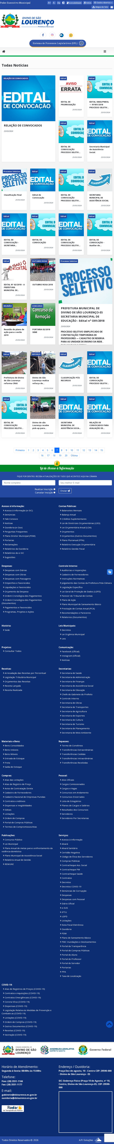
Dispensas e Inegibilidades (18, 805)
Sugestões (9, 557)
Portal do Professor (71, 959)
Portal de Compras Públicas (18, 822)
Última (74, 455)
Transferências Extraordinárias (77, 749)
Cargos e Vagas (69, 788)
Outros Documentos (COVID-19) (20, 1026)
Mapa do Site (101, 7)
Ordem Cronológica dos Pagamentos (23, 595)
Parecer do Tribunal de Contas (77, 595)
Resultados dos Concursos (74, 809)
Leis (63, 638)
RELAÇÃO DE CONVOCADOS (16, 78)
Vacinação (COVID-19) (15, 1034)
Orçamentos (67, 531)
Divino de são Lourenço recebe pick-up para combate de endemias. (40, 425)
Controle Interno (70, 698)
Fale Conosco (11, 518)
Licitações (9, 813)
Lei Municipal (11, 844)
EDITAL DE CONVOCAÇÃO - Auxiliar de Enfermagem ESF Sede (97, 242)
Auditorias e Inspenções (73, 570)
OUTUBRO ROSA (39, 261)
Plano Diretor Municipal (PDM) (19, 536)
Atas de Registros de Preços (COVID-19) (24, 989)
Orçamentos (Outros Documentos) (79, 536)
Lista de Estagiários (71, 801)
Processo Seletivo (12, 171)
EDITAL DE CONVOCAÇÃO (39, 241)
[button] (100, 7)
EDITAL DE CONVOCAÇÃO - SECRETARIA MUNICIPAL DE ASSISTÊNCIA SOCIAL (13, 242)
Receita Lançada (12, 685)
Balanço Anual (68, 514)
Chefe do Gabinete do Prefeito (76, 694)
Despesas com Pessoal (73, 899)
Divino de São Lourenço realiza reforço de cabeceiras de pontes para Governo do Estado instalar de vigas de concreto (42, 380)
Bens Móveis (11, 754)
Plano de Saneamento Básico (76, 937)
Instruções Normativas (73, 578)
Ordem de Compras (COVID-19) (20, 1022)
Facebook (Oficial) (70, 651)
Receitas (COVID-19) (14, 1030)
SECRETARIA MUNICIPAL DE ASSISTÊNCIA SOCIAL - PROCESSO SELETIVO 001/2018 (71, 425)
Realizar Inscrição (44, 489)
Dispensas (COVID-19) (15, 1006)
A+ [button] (49, 2)
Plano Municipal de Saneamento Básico (81, 604)
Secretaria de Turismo (72, 724)
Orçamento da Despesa (16, 591)
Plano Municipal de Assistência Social (23, 855)
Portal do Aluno (69, 954)
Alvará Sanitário (69, 848)
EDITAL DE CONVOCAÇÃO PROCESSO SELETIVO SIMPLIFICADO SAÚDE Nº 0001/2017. (71, 149)
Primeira (20, 450)
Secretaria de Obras (71, 702)
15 (101, 450)
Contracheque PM (70, 869)
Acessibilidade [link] (75, 3)
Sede (7, 630)
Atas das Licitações (13, 779)
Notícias (8, 523)
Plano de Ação (68, 600)
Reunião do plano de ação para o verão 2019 (14, 332)
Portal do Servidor (70, 963)
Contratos (66, 878)
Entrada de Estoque (14, 758)
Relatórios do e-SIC (14, 553)
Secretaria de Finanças (72, 681)
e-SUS (64, 907)
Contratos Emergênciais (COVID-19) (22, 997)
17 (48, 455)
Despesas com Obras (15, 574)
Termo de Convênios (72, 745)
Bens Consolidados (14, 745)
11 (77, 450)
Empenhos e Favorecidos (17, 583)
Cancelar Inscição (44, 492)
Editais (7, 809)
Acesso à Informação (71, 839)
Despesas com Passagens (17, 578)
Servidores (67, 813)
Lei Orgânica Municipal (73, 634)
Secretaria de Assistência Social (77, 685)
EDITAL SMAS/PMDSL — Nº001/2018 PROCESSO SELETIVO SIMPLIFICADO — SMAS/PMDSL (99, 104)
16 (42, 455)
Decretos (66, 630)
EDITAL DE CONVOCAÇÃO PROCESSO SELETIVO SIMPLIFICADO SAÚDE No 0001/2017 (71, 198)
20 (66, 455)
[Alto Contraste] (63, 2)
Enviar (64, 490)
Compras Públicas (70, 861)
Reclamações (11, 544)
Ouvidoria (66, 929)
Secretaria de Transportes (74, 707)
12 (83, 450)
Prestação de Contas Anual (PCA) (78, 608)
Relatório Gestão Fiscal (73, 548)
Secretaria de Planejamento (75, 728)
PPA (63, 971)
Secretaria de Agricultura (74, 711)
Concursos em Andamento (75, 792)
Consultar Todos (12, 651)
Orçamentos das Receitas (17, 681)
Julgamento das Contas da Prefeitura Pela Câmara (86, 583)
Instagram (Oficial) (70, 655)
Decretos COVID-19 (71, 886)
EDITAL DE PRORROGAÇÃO (68, 103)
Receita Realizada (13, 690)
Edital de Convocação (38, 196)
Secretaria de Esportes (73, 715)
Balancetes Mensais (71, 510)
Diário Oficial (67, 903)
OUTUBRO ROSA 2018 (42, 284)
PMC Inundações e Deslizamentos (78, 941)
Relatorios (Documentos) (74, 617)
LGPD (64, 916)
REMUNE (9, 864)
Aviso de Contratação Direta (18, 788)
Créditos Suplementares (73, 518)
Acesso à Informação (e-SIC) (18, 510)
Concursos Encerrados (73, 796)
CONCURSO (37, 306)
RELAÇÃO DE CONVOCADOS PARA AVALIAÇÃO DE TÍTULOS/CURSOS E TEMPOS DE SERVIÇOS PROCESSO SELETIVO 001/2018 (99, 425)
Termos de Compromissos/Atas (20, 826)
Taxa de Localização (71, 976)
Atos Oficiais (67, 779)
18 (54, 455)
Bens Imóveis (11, 749)
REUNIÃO (8, 306)
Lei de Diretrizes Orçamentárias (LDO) (80, 523)
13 (89, 450)
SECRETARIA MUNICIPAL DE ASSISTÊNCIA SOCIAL (99, 198)
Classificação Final (13, 195)
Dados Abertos (103, 2)
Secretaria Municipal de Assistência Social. (99, 149)
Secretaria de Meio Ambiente (76, 732)
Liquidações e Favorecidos (17, 587)
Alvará (64, 844)
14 (95, 450)
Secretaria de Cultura (72, 719)
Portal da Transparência (73, 946)
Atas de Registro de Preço (17, 784)
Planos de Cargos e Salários (75, 805)
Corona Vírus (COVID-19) (17, 1001)
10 (71, 450)
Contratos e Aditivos (14, 801)
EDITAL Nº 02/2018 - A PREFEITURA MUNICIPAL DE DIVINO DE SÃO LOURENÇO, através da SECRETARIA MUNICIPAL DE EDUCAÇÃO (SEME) (14, 287)
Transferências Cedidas (73, 754)
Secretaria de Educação (73, 690)
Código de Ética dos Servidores (77, 856)
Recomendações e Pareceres (76, 612)
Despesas (66, 895)
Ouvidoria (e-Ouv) (13, 527)
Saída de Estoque (13, 766)
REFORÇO (36, 354)
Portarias (9, 540)
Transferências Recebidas (74, 762)
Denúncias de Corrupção (73, 890)
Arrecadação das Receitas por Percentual (25, 673)
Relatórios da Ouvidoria (16, 548)
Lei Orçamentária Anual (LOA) (76, 527)
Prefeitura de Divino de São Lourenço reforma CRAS (14, 380)
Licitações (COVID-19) (15, 1017)
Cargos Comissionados (73, 784)
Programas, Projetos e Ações (19, 611)
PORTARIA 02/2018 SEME (41, 330)
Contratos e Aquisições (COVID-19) (22, 993)
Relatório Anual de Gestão (17, 859)
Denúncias (9, 514)
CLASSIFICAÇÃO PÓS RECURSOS (70, 379)
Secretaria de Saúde (71, 673)
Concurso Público (13, 839)
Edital (63, 78)
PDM (64, 933)
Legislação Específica (71, 587)
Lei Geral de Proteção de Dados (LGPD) (81, 591)
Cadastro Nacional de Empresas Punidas (24, 796)
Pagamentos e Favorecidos (18, 607)
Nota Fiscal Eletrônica (72, 924)
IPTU (64, 912)
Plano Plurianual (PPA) (72, 540)
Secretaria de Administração (75, 677)
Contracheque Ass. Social (74, 865)
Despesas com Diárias (15, 570)
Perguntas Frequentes (16, 531)
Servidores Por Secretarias (75, 818)
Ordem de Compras (14, 818)
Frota (7, 762)
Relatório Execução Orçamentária (78, 544)
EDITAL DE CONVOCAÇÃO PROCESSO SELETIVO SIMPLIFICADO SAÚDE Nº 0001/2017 (71, 242)
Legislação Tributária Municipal (20, 677)
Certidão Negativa (70, 852)
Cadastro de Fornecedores (74, 574)
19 (60, 455)
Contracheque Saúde (72, 873)
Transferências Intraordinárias (77, 758)
